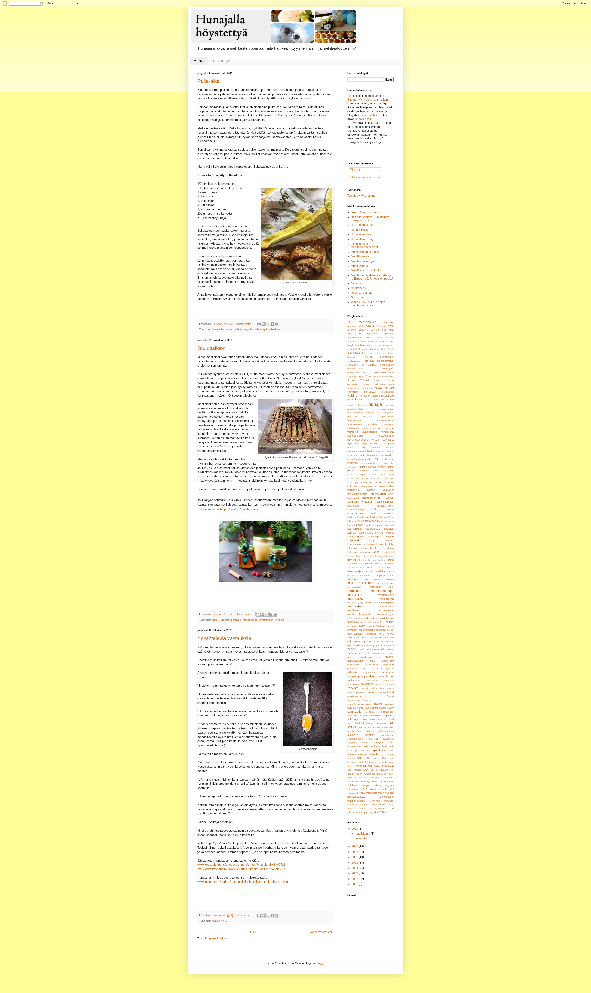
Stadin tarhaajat (365, 731)
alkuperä (363, 329)
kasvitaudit (353, 498)
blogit (350, 345)
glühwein (380, 384)
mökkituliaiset (366, 630)
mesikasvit (353, 621)
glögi (391, 384)
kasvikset (388, 490)
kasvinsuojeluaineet (358, 493)
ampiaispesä (354, 337)
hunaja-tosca (387, 409)
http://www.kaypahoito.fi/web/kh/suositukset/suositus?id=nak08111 (241, 869)
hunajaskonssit (355, 436)
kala (349, 486)
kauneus (389, 497)
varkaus (377, 785)
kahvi (382, 482)
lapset (376, 552)
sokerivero (374, 727)
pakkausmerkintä (385, 641)
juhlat (362, 466)
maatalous (380, 563)
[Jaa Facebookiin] (272, 324)
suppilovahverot (355, 738)
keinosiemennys (356, 509)
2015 (355, 862)
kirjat (359, 525)
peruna (359, 653)
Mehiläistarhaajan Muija (366, 270)
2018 (355, 846)
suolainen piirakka (360, 735)
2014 (355, 868)
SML (391, 723)
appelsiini (367, 337)
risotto (390, 688)
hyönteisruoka (370, 443)
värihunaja (374, 800)
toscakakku (380, 758)
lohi (378, 560)
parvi (361, 649)
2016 (355, 857)
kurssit (390, 540)
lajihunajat (365, 552)
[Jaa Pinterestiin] (276, 324)
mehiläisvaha (385, 610)
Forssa (377, 380)
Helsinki (352, 395)
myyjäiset (352, 630)
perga (390, 649)
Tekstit (357, 170)
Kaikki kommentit (364, 177)
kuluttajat (353, 540)
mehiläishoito (355, 594)
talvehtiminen (266, 619)
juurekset (364, 470)
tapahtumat (379, 750)
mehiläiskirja (387, 598)
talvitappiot (353, 750)
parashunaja (368, 645)
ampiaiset (388, 333)
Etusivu (199, 61)
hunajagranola (372, 412)
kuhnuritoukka (365, 532)
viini (392, 789)
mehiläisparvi (371, 602)
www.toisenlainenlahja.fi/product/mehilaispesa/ (228, 509)
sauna (367, 708)
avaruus (389, 337)
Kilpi (359, 521)
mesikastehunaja (384, 618)
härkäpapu (388, 443)
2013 (355, 873)
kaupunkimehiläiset (359, 501)
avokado (352, 341)
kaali (391, 474)
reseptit (352, 688)
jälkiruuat (389, 470)
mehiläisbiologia (385, 583)
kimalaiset (382, 521)
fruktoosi (389, 380)
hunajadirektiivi (355, 412)
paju (349, 641)
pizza (350, 657)
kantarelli (380, 486)
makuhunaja (354, 571)
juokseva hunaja (376, 466)
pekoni (375, 649)
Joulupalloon (211, 348)
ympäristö (366, 812)
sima (372, 719)
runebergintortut (356, 692)
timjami (351, 758)
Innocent (379, 451)
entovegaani (387, 365)
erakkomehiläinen (356, 372)
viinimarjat (352, 793)
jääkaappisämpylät (357, 474)
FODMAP (364, 380)
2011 (355, 884)
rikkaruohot (378, 688)
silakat (363, 719)
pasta (368, 649)
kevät (365, 517)
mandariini (367, 571)
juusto (376, 470)
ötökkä (382, 812)
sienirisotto (375, 715)
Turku (358, 765)
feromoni (389, 376)
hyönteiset (353, 443)
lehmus (379, 556)
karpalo (371, 490)
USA (365, 769)
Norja (381, 633)
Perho (350, 653)
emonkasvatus (385, 360)
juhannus (352, 467)
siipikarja (389, 715)
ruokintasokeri (354, 696)
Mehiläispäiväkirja (362, 261)
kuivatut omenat (384, 532)
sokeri (362, 727)
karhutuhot (353, 490)
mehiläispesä (250, 619)
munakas (352, 626)
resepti (390, 684)
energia (372, 364)
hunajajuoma (354, 420)
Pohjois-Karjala (365, 657)
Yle (392, 808)
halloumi (389, 387)
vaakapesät (375, 777)
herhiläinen (365, 395)
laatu (364, 548)
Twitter (377, 766)
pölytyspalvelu (367, 676)
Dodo (364, 353)
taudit (391, 750)
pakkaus (369, 641)
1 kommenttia (243, 915)
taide (390, 742)
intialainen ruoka (356, 455)
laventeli (360, 556)
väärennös (362, 804)
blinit (391, 341)
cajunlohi (352, 349)
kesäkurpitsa (354, 517)
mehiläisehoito (355, 587)
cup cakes (353, 353)
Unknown (217, 323)
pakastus (358, 641)
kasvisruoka (378, 493)
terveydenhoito (366, 754)
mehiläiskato (355, 598)
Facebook (378, 376)
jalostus (389, 455)
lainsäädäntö (387, 548)
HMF (369, 399)
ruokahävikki (386, 692)
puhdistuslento (355, 660)
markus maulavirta (373, 579)
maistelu (364, 567)
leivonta (352, 559)
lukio (383, 560)
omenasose (376, 637)
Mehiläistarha (359, 266)
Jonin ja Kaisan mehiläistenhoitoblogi (364, 245)
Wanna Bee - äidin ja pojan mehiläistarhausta (368, 304)
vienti (373, 789)
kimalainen (369, 521)
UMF (349, 770)
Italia (381, 455)
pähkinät (352, 672)
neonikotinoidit (355, 633)
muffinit (390, 621)
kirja (391, 521)
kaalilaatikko (353, 478)
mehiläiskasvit (386, 594)
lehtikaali (389, 556)
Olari (356, 637)
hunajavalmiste (385, 435)
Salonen (389, 704)
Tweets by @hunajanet (361, 195)
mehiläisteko (354, 610)
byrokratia (388, 345)
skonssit (370, 723)
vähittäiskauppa (356, 800)
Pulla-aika (208, 81)
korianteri (389, 525)
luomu (390, 559)
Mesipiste (357, 283)
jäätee (373, 474)
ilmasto (390, 447)
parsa (379, 645)
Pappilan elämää (361, 292)
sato (349, 707)
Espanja (351, 376)
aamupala (388, 322)
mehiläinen (366, 582)
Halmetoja (352, 392)
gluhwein (352, 384)
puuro (364, 668)
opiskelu (389, 637)
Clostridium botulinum (369, 349)
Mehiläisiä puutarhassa (365, 251)
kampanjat (367, 486)
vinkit (381, 792)
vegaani (389, 785)
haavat (378, 387)
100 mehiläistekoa (361, 322)
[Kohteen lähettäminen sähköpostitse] (259, 324)
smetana (381, 723)
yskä (224, 920)
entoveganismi (355, 368)
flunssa (351, 380)
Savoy (390, 708)
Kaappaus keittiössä (373, 478)
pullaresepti (260, 329)
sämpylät (378, 742)
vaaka (362, 777)
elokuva (369, 360)
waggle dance (378, 804)
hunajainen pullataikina (233, 329)
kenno (390, 509)
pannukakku (354, 645)
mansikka (379, 571)
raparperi (372, 680)
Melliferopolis (354, 618)
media (351, 582)
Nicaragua (370, 633)
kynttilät (389, 544)
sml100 (352, 727)
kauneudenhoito (371, 497)
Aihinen (381, 326)
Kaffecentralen (369, 482)
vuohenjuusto (386, 796)
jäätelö (382, 474)
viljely (362, 792)
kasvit (390, 493)
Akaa (391, 326)
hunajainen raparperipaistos (378, 416)
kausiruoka (353, 505)
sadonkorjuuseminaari (359, 704)
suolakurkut (387, 735)
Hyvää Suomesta (382, 439)
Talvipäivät (388, 746)
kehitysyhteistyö (385, 505)
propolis (389, 657)
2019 (355, 828)
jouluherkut (388, 459)
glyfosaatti (366, 384)
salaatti (378, 703)
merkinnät (368, 618)
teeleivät (351, 754)
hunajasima (387, 431)
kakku (390, 482)
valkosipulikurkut (369, 781)
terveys (380, 754)
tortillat (367, 758)
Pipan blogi (358, 297)
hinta (350, 399)
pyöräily (390, 668)
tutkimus (368, 765)
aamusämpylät (355, 326)
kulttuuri (389, 536)
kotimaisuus (372, 528)
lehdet (370, 556)
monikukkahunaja (369, 622)
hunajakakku (354, 424)
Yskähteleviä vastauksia (224, 638)
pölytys (351, 676)
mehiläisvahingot (385, 614)
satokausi (358, 708)
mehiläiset (235, 619)
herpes (376, 395)
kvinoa (379, 544)
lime (365, 560)
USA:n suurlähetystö (382, 770)
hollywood (379, 399)
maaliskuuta (363, 833)
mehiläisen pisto (382, 586)
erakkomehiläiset (384, 372)
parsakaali (388, 645)
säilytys (351, 742)
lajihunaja (352, 552)
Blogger (320, 963)
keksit (375, 509)
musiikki (371, 626)
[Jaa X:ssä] (267, 324)
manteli (390, 571)
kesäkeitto (388, 513)
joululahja (224, 619)
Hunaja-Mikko (359, 229)
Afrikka (370, 326)
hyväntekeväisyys (357, 439)
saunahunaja (379, 708)
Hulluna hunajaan (362, 225)
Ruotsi (390, 696)
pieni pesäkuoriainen (375, 653)
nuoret (390, 633)
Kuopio (372, 540)
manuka (351, 575)
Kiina (391, 517)
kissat (365, 525)
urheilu (358, 770)
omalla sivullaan (368, 115)
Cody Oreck (387, 349)
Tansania (365, 750)
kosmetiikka (354, 528)
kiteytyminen (376, 525)
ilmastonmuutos (355, 451)
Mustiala (380, 626)
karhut (390, 486)
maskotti (389, 579)
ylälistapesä (353, 812)
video (364, 789)
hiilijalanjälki (387, 395)
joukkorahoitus (364, 459)
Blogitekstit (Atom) (216, 938)
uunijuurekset (379, 773)
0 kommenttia (243, 323)
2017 (355, 851)
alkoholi (351, 329)
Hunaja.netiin (363, 119)
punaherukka (372, 664)
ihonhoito (375, 447)
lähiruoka (368, 563)
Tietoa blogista (221, 61)
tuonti (350, 766)
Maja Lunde (376, 567)
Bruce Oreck (374, 345)
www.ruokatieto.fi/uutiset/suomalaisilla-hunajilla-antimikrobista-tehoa (242, 881)
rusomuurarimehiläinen (359, 700)
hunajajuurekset (385, 420)
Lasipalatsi (388, 552)
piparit (390, 653)
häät (362, 447)
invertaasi (372, 455)
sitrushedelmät (355, 723)
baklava (362, 341)
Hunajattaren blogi (362, 239)
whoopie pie (364, 808)
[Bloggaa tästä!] (263, 324)
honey (390, 399)
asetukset (378, 337)
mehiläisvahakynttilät (359, 614)
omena (364, 637)
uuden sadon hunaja (359, 773)
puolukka (352, 668)
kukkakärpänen (356, 536)
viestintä (382, 789)
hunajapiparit (369, 431)
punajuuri (388, 664)
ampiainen (354, 333)
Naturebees (358, 288)
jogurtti (351, 459)
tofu (359, 758)
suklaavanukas (386, 731)
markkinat (388, 575)
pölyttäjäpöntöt (370, 672)
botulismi (360, 345)
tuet (361, 762)
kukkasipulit (375, 536)
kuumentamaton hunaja (361, 544)
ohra (349, 637)
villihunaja (371, 792)
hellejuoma (388, 392)
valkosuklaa (387, 781)
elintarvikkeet (354, 361)
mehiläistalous (356, 606)
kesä (373, 513)
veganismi (352, 789)
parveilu (352, 649)
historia (359, 399)
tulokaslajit (370, 762)
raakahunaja (354, 680)
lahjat (373, 548)
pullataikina (274, 329)
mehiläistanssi (386, 606)
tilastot (390, 754)
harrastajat (370, 391)
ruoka (372, 692)
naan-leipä (380, 630)
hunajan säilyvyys (372, 428)
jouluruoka (388, 463)
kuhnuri (351, 532)
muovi (362, 625)
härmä (350, 447)
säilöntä (364, 742)
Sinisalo (381, 719)
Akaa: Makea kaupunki (365, 212)
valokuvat (352, 785)
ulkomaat (388, 765)
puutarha (376, 668)
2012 (355, 878)
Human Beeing (356, 405)
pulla (250, 329)
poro (378, 657)
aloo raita (388, 329)
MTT (382, 622)
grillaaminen (353, 388)
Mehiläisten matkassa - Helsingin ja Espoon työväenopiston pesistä (372, 277)
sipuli (391, 719)
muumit (390, 626)
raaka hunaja (386, 676)
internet (390, 451)
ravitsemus (367, 684)
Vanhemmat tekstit (321, 932)
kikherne (351, 521)
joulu (214, 619)
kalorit (357, 486)
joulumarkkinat (370, 463)
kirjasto (351, 525)
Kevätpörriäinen (378, 517)
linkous (372, 560)
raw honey (380, 684)
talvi (366, 746)
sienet (363, 715)
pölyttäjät (388, 672)
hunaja (216, 329)
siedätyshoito (387, 711)
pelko (383, 649)
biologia (383, 341)
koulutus (389, 528)
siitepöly (352, 719)
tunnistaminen (386, 762)
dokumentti (374, 353)
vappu (365, 785)
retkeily (365, 688)
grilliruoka (367, 388)
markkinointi (355, 579)
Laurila (351, 556)
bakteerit (372, 341)
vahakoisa (352, 781)
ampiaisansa (372, 333)
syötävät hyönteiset (381, 738)
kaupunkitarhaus (384, 501)
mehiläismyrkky (355, 602)
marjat (378, 575)
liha (360, 560)
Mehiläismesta (360, 256)
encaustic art (355, 365)
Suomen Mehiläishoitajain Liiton (367, 99)
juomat (351, 470)
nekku (390, 630)
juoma (390, 466)
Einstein (368, 356)
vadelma (389, 777)
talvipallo (279, 619)
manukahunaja (366, 575)
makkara (389, 567)
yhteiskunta (381, 808)
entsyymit (388, 368)
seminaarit (354, 711)
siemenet (352, 715)
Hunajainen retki (361, 234)
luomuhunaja (354, 563)
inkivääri (369, 451)
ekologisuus (387, 356)
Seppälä (370, 711)
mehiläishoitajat (382, 591)
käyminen (352, 548)
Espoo (360, 376)
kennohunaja (355, 513)
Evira (368, 376)
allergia (375, 329)
